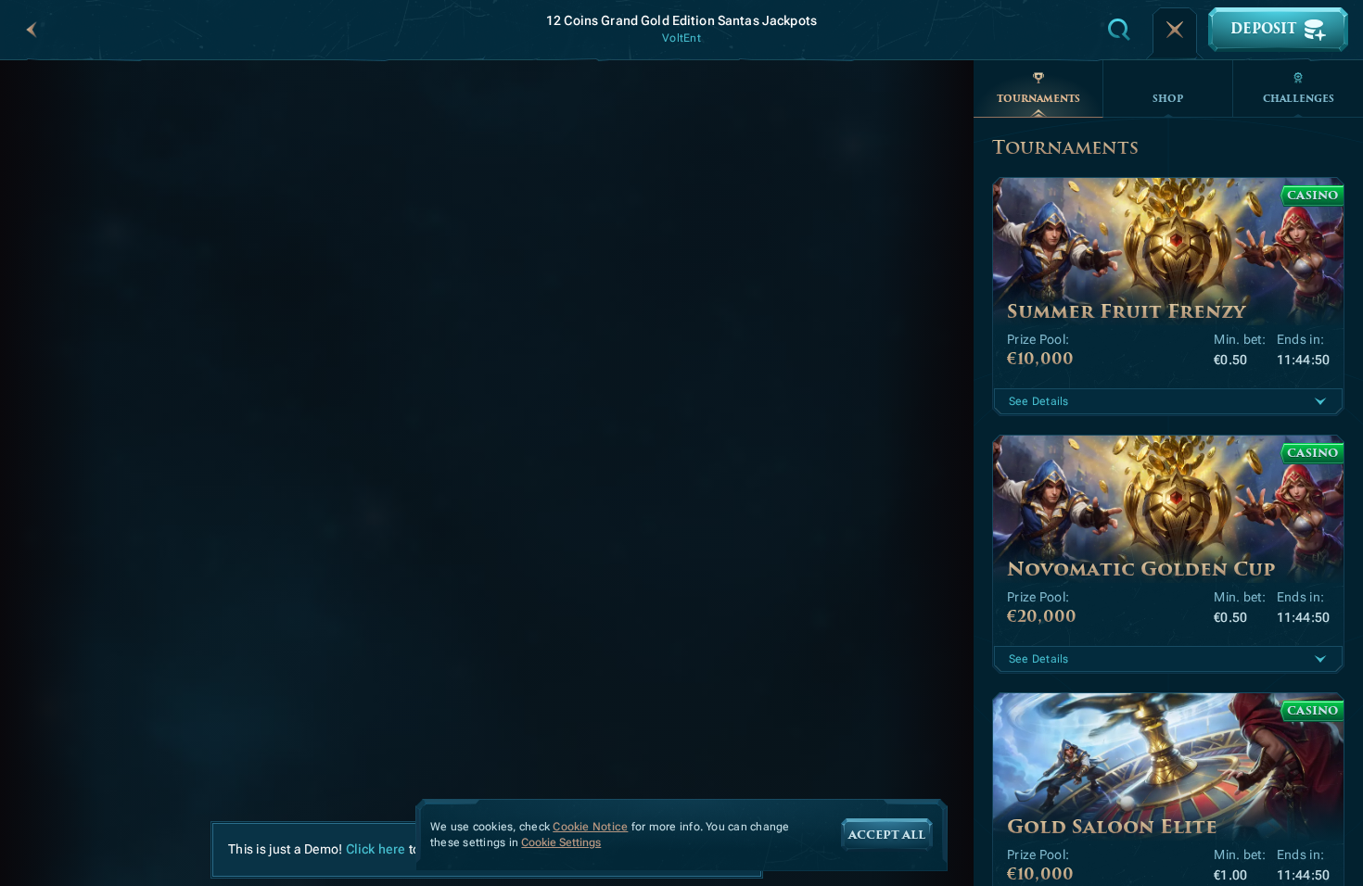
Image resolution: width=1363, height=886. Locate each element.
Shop (1168, 99)
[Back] (31, 29)
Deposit (1263, 29)
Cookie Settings (561, 843)
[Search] (1119, 29)
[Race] (1175, 29)
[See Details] (1320, 401)
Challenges (1298, 99)
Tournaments (1038, 99)
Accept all (886, 835)
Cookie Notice (590, 826)
